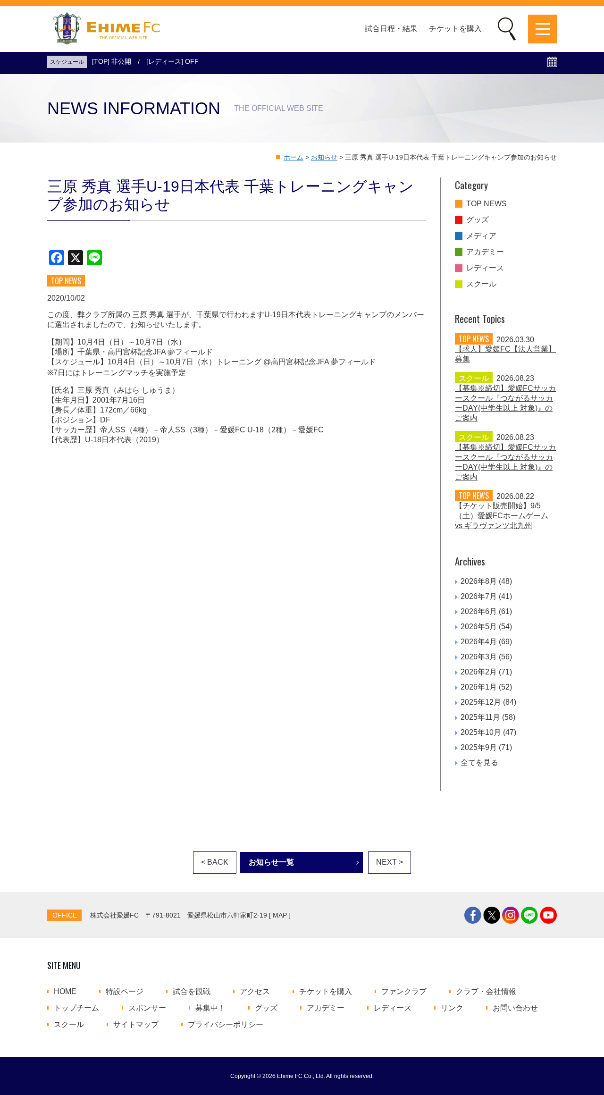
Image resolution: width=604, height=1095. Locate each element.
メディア (481, 236)
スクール (481, 284)
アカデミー (485, 252)
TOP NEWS (486, 204)
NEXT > (389, 862)
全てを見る (479, 762)
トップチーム (76, 1008)
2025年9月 (479, 747)
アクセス (255, 991)
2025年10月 (481, 732)
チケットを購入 (455, 29)
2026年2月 (479, 672)
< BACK (214, 862)
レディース (485, 268)
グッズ (477, 220)
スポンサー (147, 1008)
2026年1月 (479, 687)
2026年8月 (479, 581)
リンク (452, 1008)
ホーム (293, 157)
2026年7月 (479, 596)
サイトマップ (136, 1024)
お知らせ (324, 157)
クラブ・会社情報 (486, 991)
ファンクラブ (404, 991)
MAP (280, 915)
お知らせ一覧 (271, 862)
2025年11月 (480, 717)
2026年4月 (479, 642)
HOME (65, 991)
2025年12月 (481, 702)
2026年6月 (479, 611)
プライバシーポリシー (225, 1024)
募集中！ (210, 1008)
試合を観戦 (191, 991)
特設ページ (124, 991)
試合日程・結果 (391, 29)
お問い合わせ (515, 1008)
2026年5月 (479, 627)
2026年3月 (479, 657)
